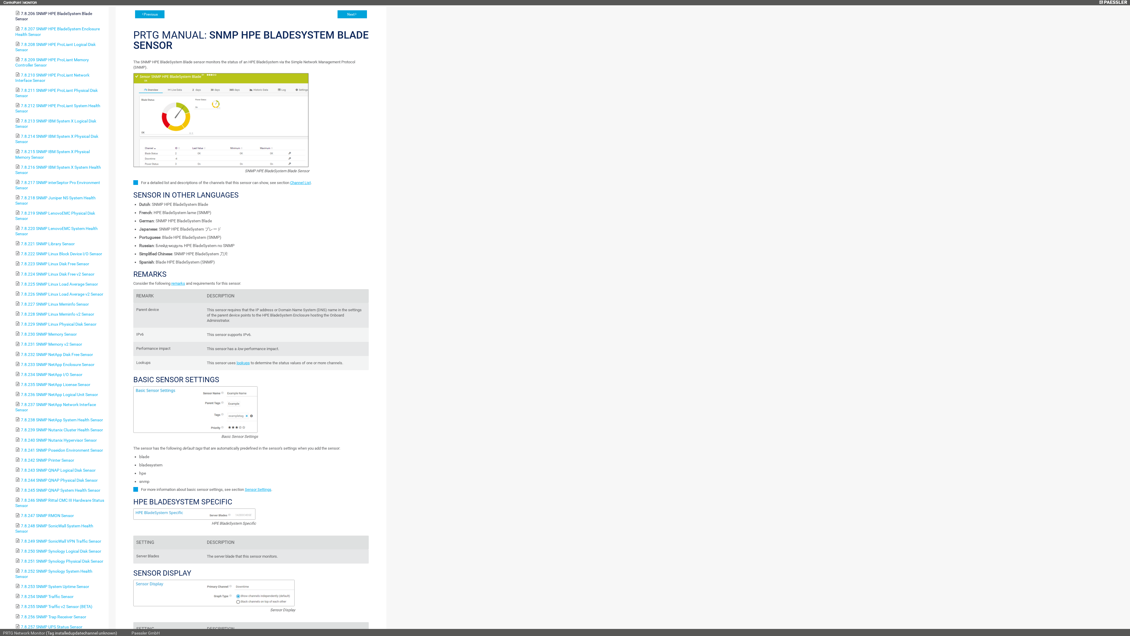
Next (351, 14)
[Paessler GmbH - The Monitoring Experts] (1113, 2)
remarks (178, 283)
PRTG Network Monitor (24, 633)
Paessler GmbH (146, 633)
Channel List (300, 182)
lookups (243, 363)
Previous (151, 14)
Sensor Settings (258, 489)
